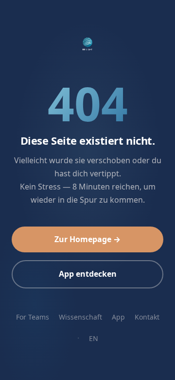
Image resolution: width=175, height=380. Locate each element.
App (118, 317)
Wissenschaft (80, 317)
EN (93, 338)
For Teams (32, 317)
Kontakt (147, 317)
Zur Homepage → (87, 239)
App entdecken (88, 273)
